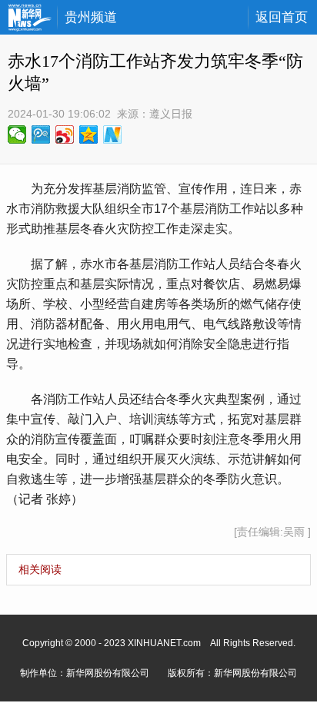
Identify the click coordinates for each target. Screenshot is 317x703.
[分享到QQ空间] (88, 134)
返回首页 (281, 17)
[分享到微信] (17, 134)
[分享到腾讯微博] (41, 134)
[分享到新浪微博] (65, 134)
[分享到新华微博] (112, 134)
